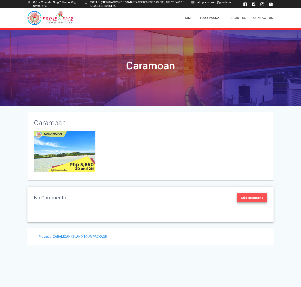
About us (238, 18)
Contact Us (263, 18)
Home (188, 18)
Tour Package (212, 18)
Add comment (252, 197)
